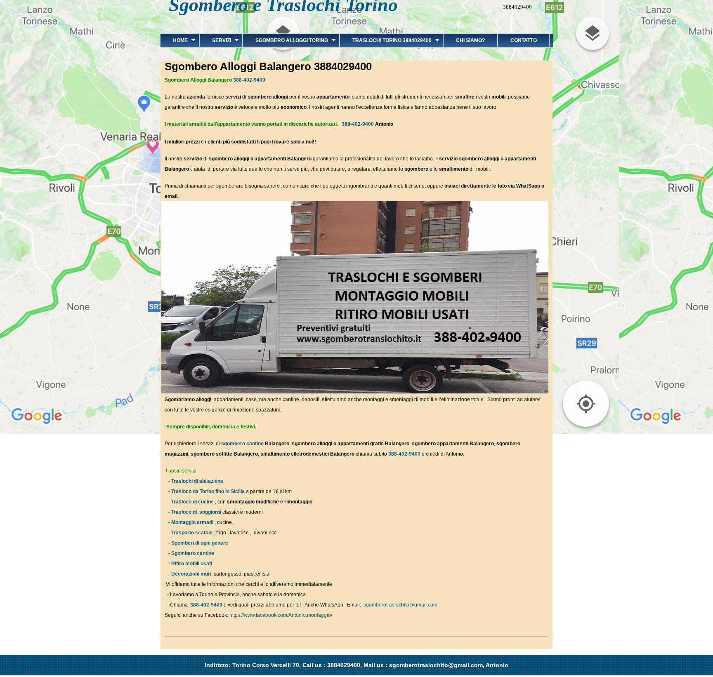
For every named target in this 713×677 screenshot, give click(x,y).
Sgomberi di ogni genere (199, 543)
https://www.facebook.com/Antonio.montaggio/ (280, 615)
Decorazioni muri (191, 574)
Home (174, 40)
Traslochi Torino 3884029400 (386, 40)
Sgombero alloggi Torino (285, 40)
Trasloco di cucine (192, 502)
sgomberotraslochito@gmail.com (400, 605)
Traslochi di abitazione (197, 481)
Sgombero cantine (192, 553)
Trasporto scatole (191, 533)
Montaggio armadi (192, 522)
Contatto (523, 40)
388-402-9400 (249, 80)
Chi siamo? (470, 40)
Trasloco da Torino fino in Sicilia (208, 491)
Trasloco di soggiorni (196, 512)
